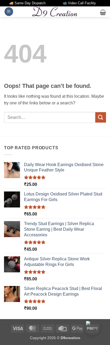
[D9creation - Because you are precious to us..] (55, 11)
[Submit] (100, 117)
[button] (9, 11)
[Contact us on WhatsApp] (92, 327)
